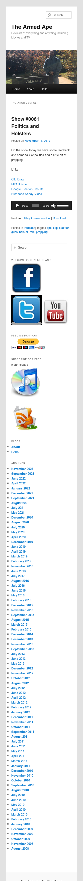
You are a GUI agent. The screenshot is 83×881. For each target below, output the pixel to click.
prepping (41, 232)
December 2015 (22, 605)
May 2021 (17, 512)
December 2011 (22, 717)
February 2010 (21, 819)
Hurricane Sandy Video (26, 194)
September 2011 (22, 731)
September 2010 (22, 785)
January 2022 (20, 488)
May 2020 (17, 532)
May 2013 (17, 663)
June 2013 (18, 658)
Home (16, 89)
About (30, 89)
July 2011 (18, 741)
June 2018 (18, 571)
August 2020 (20, 522)
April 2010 (18, 809)
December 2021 (22, 493)
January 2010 (20, 824)
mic (32, 232)
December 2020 (22, 517)
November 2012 (22, 673)
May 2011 (17, 751)
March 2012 (19, 702)
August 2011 (20, 736)
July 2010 (18, 795)
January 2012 (20, 712)
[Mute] (53, 205)
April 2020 (18, 537)
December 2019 (22, 541)
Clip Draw (17, 179)
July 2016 (18, 585)
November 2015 (22, 610)
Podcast (29, 228)
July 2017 (18, 576)
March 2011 (19, 761)
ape (49, 228)
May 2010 (17, 804)
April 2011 (18, 756)
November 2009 (22, 833)
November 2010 (22, 775)
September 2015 (22, 615)
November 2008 (22, 843)
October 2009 (20, 839)
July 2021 (18, 507)
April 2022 (18, 483)
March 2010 (19, 814)
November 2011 (22, 722)
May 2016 (17, 595)
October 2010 (20, 780)
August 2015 (20, 619)
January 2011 (20, 765)
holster (23, 232)
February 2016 (21, 600)
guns (14, 232)
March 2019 (19, 556)
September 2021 (22, 498)
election (64, 228)
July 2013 (18, 653)
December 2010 (22, 770)
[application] (41, 205)
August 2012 (20, 683)
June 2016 (18, 590)
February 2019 (21, 561)
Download (59, 218)
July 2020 (18, 527)
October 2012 (20, 678)
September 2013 (22, 649)
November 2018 (22, 566)
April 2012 (18, 697)
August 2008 (20, 848)
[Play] (17, 205)
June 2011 (18, 746)
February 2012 (21, 707)
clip (55, 228)
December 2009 (22, 829)
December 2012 (22, 668)
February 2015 (21, 629)
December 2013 (22, 639)
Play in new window (37, 218)
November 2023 (22, 468)
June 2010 (18, 800)
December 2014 (22, 634)
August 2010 (20, 790)
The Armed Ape (31, 26)
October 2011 (20, 727)
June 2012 (18, 692)
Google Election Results (27, 189)
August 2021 (20, 503)
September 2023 (22, 473)
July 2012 (18, 688)
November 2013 (22, 644)
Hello (44, 89)
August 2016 (20, 580)
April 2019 (18, 551)
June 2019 (18, 546)
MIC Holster (19, 184)
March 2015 (19, 624)
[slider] (63, 205)
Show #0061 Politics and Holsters (25, 126)
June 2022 (18, 478)
